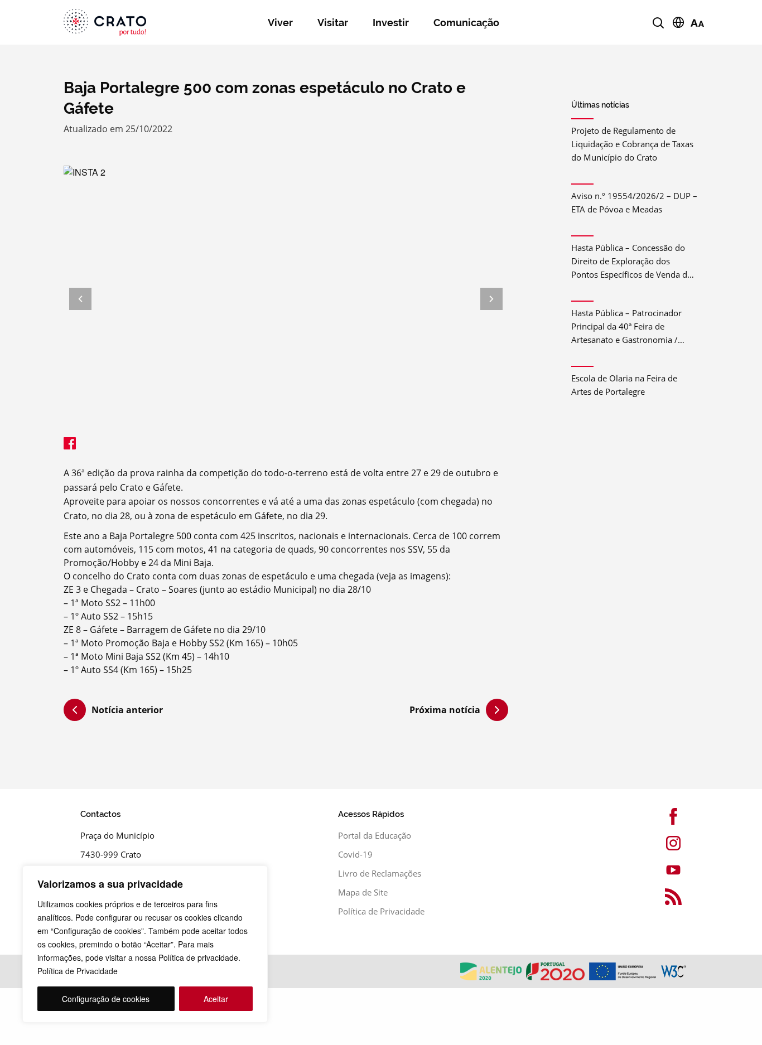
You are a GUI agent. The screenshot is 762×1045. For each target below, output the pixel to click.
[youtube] (664, 870)
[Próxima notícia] (497, 710)
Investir (391, 22)
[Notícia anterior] (75, 711)
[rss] (664, 896)
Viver (280, 22)
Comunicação (466, 22)
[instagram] (664, 843)
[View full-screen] (286, 299)
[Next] (491, 299)
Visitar (332, 22)
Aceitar (216, 998)
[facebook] (664, 816)
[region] (145, 944)
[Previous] (80, 299)
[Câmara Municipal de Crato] (122, 22)
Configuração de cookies (105, 998)
